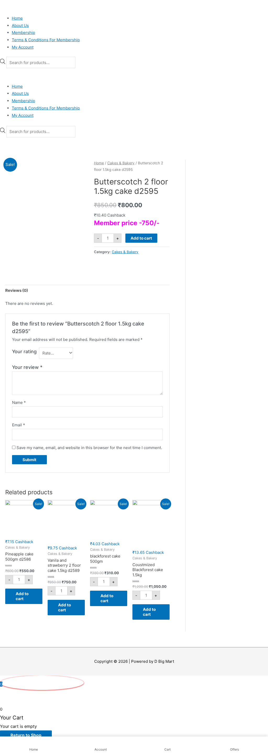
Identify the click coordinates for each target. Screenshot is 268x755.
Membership (23, 32)
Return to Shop (25, 735)
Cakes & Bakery (121, 163)
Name (19, 402)
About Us (20, 25)
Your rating (24, 351)
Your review (27, 367)
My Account (23, 47)
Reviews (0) (16, 290)
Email (18, 424)
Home (17, 18)
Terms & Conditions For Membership (46, 39)
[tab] (16, 290)
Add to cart (141, 238)
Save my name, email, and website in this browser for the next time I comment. (89, 447)
